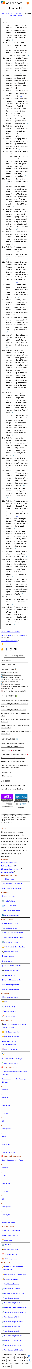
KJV (12, 13)
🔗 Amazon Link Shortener (11, 1289)
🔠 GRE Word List (8, 901)
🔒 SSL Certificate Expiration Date (13, 947)
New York (5, 1113)
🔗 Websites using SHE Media (12, 1350)
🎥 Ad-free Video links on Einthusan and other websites (14, 1025)
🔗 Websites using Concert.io (12, 1336)
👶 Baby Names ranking (10, 1037)
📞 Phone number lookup (10, 952)
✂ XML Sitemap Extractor (10, 1284)
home (2, 13)
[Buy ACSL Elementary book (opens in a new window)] (8, 802)
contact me (19, 1357)
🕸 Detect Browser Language (12, 1058)
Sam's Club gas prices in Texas (12, 1160)
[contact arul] (15, 649)
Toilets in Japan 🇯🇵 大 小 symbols (11, 750)
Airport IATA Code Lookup (11, 677)
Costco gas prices (24, 1360)
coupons (4, 1363)
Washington (6, 1144)
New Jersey (6, 1105)
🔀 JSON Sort (7, 1240)
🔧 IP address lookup (9, 928)
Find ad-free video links (10, 672)
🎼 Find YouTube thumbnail (11, 1231)
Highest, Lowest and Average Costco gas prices (14, 1072)
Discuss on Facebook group (10, 869)
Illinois (4, 1175)
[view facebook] (6, 649)
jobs (22, 1363)
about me (10, 1357)
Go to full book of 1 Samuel (10, 632)
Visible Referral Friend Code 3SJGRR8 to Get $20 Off (15, 715)
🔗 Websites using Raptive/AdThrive (14, 1312)
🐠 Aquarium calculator (10, 1249)
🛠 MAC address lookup (10, 923)
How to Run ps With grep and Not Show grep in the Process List (15, 727)
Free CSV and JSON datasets (12, 884)
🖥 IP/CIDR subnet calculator (11, 966)
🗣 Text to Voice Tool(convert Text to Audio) (9, 1043)
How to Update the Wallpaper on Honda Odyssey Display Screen (16, 733)
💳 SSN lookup (7, 1002)
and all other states (8, 1222)
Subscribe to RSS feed (9, 863)
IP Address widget (8, 879)
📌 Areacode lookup (9, 1011)
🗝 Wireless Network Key (10, 989)
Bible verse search (16, 15)
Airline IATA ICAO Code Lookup (13, 679)
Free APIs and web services (11, 888)
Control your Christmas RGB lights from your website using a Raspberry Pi (14, 766)
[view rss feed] (2, 649)
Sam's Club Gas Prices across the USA (15, 691)
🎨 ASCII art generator (9, 1259)
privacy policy (6, 1366)
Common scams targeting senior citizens (13, 758)
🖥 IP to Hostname (8, 956)
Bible (7, 13)
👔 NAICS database (9, 906)
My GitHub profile (7, 872)
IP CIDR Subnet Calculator (11, 684)
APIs (11, 1363)
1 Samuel (19, 13)
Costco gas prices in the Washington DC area (14, 1080)
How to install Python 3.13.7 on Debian (12, 747)
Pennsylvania (6, 1129)
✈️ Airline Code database (10, 915)
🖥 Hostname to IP (8, 961)
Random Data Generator (10, 682)
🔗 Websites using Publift (10, 1331)
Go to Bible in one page (9, 641)
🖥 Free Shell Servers (9, 896)
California (5, 1090)
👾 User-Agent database (10, 1049)
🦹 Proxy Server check (10, 1063)
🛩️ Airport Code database (11, 910)
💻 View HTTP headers (10, 970)
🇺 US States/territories (10, 997)
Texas (4, 1136)
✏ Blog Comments (6, 776)
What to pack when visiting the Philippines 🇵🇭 (14, 754)
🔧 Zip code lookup (8, 1006)
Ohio (3, 1121)
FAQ (27, 1363)
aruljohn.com (14, 3)
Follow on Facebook (8, 866)
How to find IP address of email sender (12, 743)
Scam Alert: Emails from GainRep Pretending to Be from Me (15, 721)
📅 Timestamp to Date (9, 1254)
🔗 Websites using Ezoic (10, 1298)
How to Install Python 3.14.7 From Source (13, 710)
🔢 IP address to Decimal (10, 942)
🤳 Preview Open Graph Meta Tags (14, 1274)
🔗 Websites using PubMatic (12, 1326)
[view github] (11, 649)
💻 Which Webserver (9, 975)
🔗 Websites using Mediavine (12, 1303)
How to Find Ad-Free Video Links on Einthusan (15, 700)
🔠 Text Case (6, 1245)
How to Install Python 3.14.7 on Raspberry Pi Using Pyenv (14, 705)
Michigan (5, 1097)
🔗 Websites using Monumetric (12, 1322)
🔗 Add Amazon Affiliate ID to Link (13, 1293)
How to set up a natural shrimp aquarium (13, 761)
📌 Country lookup (8, 1016)
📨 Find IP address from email (12, 933)
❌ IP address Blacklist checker (13, 937)
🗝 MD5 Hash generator (10, 1235)
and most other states (9, 1152)
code (8, 1360)
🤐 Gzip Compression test (11, 1032)
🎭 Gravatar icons (8, 1054)
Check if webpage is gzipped (12, 675)
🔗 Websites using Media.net (12, 1340)
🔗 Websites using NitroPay (11, 1317)
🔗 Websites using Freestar (11, 1345)
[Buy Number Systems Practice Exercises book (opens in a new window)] (22, 802)
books (17, 1363)
